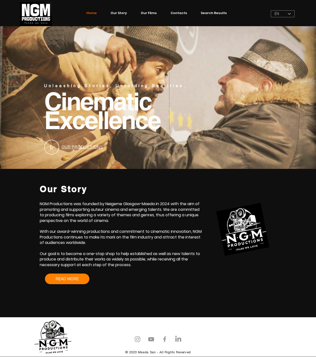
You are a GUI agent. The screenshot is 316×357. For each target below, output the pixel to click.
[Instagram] (137, 339)
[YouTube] (151, 339)
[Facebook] (164, 339)
